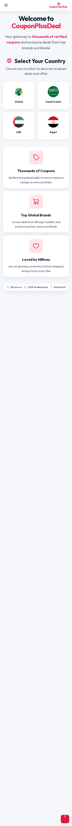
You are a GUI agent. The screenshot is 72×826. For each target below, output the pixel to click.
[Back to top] (65, 819)
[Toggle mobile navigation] (6, 5)
